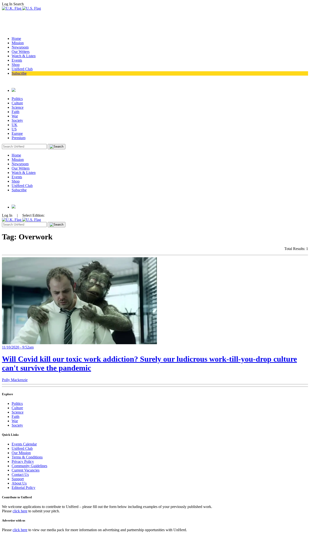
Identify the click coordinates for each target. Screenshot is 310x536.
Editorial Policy (23, 488)
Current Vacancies (25, 470)
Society (17, 120)
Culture (17, 103)
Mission (18, 43)
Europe (17, 133)
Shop (16, 65)
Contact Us (20, 474)
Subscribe (19, 73)
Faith (15, 112)
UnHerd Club (22, 69)
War (15, 116)
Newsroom (20, 47)
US (14, 129)
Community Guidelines (29, 466)
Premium (18, 138)
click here (20, 511)
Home (16, 38)
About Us (19, 483)
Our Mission (21, 453)
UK (14, 125)
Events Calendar (24, 444)
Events (17, 60)
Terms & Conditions (27, 457)
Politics (17, 99)
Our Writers (21, 52)
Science (17, 107)
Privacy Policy (23, 461)
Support (18, 479)
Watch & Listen (24, 56)
